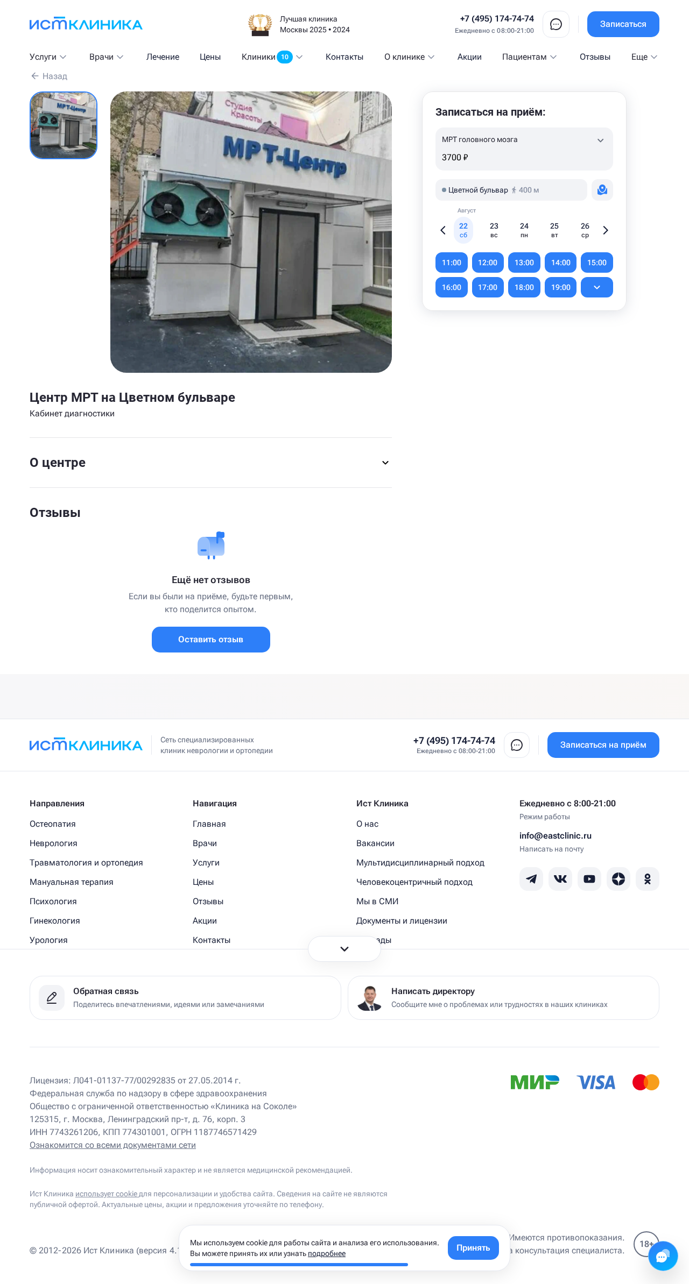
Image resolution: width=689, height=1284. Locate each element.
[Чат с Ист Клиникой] (663, 1256)
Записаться (623, 24)
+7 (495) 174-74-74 (497, 18)
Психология (53, 901)
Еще (639, 57)
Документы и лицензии (401, 921)
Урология (49, 940)
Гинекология (55, 921)
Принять (473, 1248)
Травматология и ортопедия (86, 862)
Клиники (265, 57)
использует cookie (107, 1193)
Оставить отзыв (210, 639)
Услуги (43, 57)
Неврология (54, 843)
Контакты (344, 57)
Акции (470, 57)
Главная (209, 824)
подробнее (327, 1253)
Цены (210, 57)
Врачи (101, 57)
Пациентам (524, 57)
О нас (367, 824)
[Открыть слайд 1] (63, 125)
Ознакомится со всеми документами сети (113, 1145)
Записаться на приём (603, 745)
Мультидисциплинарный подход (420, 862)
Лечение (162, 57)
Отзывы (595, 57)
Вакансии (375, 843)
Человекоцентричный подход (414, 882)
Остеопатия (53, 824)
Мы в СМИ (377, 901)
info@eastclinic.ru (555, 836)
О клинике (404, 57)
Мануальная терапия (72, 882)
